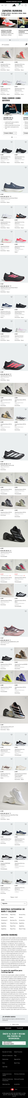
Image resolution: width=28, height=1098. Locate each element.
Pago (15, 1055)
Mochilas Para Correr (13, 920)
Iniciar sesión (8, 1028)
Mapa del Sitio (17, 1059)
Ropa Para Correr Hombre (14, 926)
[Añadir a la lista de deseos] (11, 49)
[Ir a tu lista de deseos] (5, 5)
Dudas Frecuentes (18, 1051)
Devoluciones (5, 1059)
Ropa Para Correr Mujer (13, 929)
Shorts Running (21, 917)
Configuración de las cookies (6, 1075)
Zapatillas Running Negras (21, 926)
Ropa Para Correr (12, 915)
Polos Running (14, 923)
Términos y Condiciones (19, 1074)
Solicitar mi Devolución (7, 1055)
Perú (16, 1089)
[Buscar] (22, 5)
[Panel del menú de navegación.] (2, 5)
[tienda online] (14, 5)
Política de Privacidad (19, 1079)
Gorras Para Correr (22, 915)
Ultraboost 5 (4, 920)
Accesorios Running (22, 920)
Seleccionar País (6, 1084)
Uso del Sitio (17, 1084)
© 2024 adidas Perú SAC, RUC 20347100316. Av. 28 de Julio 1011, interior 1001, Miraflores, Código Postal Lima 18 (14, 1095)
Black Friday (22, 929)
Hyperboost (4, 917)
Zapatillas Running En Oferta (22, 923)
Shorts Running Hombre (12, 917)
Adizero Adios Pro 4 (4, 915)
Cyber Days (4, 1066)
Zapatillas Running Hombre (3, 923)
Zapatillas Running (3, 926)
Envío (3, 1063)
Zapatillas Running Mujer (5, 929)
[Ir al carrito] (25, 5)
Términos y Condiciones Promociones (7, 1080)
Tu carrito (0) (20, 1028)
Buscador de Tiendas (7, 1051)
